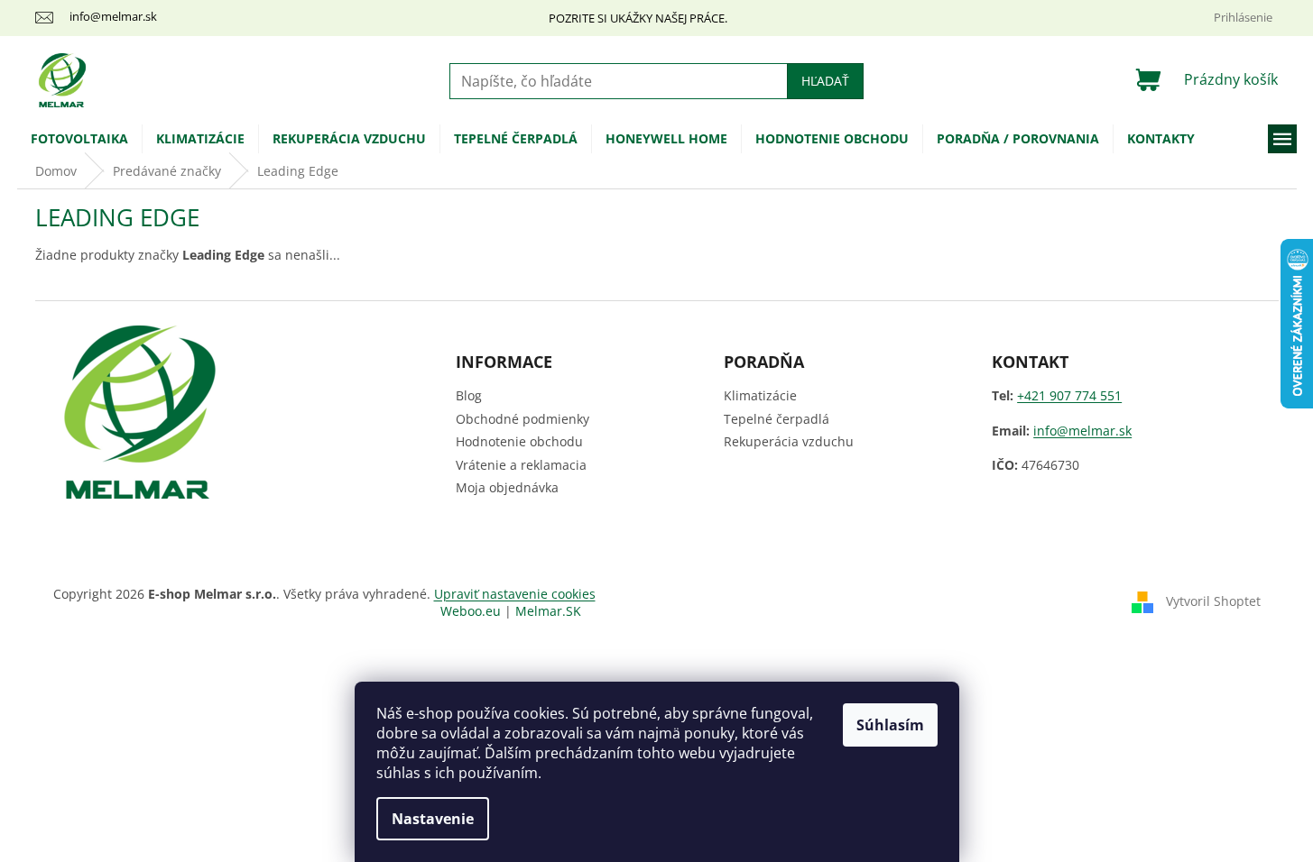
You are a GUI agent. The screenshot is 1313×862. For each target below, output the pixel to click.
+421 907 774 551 (1069, 395)
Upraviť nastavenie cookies (515, 593)
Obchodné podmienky (522, 418)
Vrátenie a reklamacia (521, 464)
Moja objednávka (507, 487)
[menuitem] (79, 138)
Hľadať (825, 80)
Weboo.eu (470, 610)
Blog (469, 395)
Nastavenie (433, 819)
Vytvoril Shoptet (1213, 601)
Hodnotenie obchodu (519, 441)
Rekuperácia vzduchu (789, 441)
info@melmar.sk (1082, 430)
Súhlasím (890, 725)
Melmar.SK (548, 610)
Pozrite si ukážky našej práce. (638, 18)
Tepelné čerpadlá (776, 418)
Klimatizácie (760, 395)
